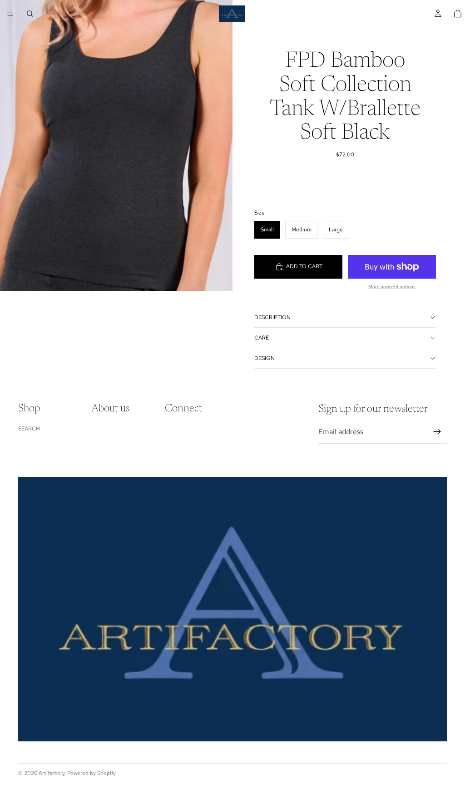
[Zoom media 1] (116, 145)
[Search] (30, 14)
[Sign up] (437, 431)
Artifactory (51, 773)
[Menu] (10, 13)
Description (272, 317)
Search (29, 428)
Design (264, 358)
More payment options (392, 287)
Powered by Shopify (91, 773)
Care (261, 337)
